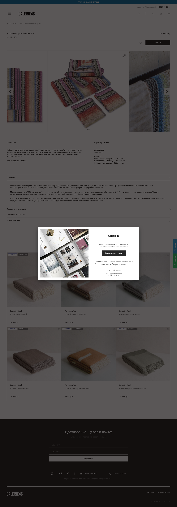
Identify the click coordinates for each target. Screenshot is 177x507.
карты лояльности (125, 261)
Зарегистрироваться (113, 253)
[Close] (134, 230)
